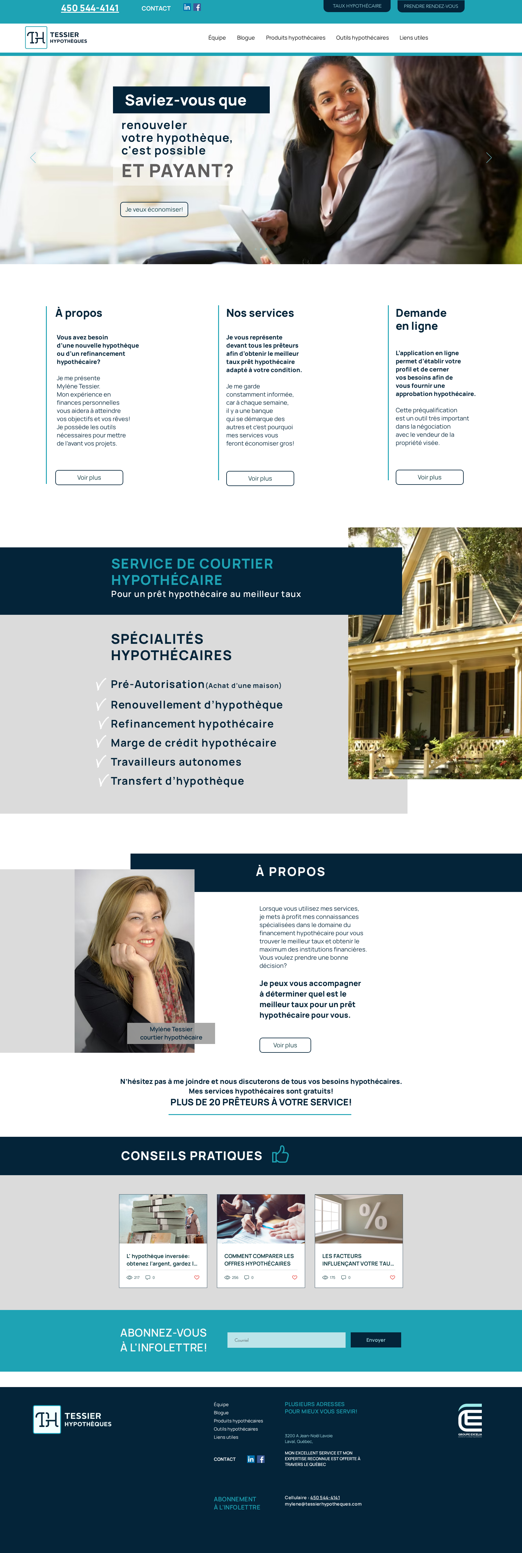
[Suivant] (489, 158)
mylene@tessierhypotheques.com (323, 1504)
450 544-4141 (325, 1497)
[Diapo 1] (255, 249)
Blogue (221, 1412)
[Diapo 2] (261, 249)
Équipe (221, 1404)
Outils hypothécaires (236, 1429)
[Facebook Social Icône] (197, 7)
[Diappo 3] (266, 249)
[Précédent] (33, 158)
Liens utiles (226, 1437)
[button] (357, 6)
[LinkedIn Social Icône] (187, 7)
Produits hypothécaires (238, 1421)
